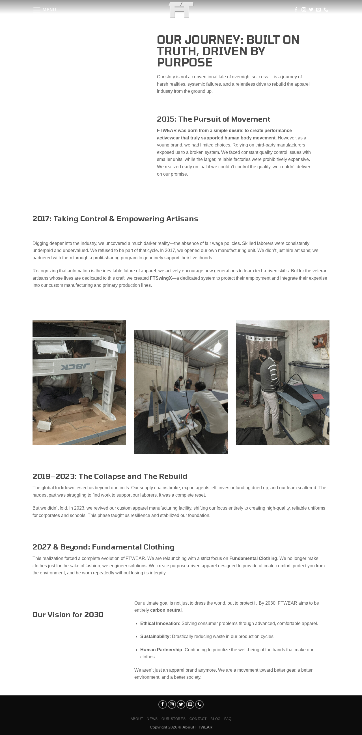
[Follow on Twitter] (311, 9)
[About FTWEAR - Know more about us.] (181, 10)
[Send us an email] (318, 9)
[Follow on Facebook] (296, 9)
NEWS (152, 719)
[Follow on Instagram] (303, 9)
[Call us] (326, 9)
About (137, 719)
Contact (198, 719)
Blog (215, 719)
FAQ (227, 719)
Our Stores (173, 719)
